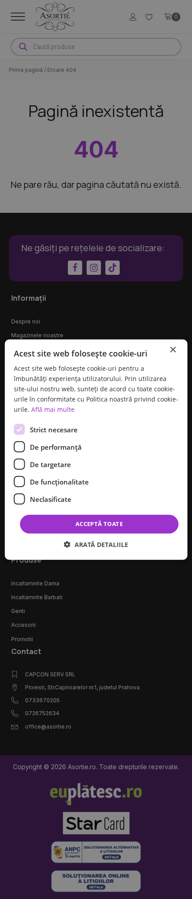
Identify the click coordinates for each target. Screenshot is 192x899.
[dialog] (96, 449)
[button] (96, 544)
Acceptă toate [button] (99, 524)
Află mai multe (53, 409)
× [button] (172, 349)
